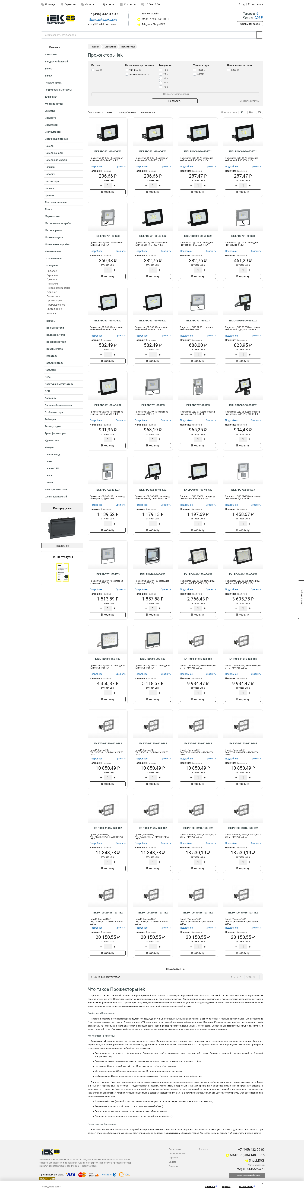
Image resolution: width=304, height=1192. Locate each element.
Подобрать (174, 101)
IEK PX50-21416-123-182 (108, 743)
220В (235, 70)
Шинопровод (52, 454)
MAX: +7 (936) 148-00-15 (155, 19)
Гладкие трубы (53, 82)
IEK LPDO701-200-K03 (152, 658)
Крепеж (49, 195)
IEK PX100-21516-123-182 (153, 912)
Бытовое (52, 271)
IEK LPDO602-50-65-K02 (152, 489)
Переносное (53, 296)
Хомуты (49, 447)
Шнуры (49, 475)
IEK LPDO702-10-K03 (198, 405)
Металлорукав (53, 230)
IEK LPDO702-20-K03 (108, 489)
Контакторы (52, 181)
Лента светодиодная (59, 287)
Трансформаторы (55, 433)
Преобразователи (55, 341)
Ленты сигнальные (56, 202)
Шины (48, 461)
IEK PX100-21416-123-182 (108, 912)
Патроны (50, 320)
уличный (135, 70)
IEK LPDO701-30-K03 (198, 320)
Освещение (51, 265)
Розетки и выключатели (59, 384)
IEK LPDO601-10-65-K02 (152, 151)
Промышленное (56, 304)
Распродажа (175, 1149)
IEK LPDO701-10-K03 (108, 236)
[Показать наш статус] (62, 572)
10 (165, 70)
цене (109, 112)
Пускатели (51, 355)
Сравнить (210, 1186)
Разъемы (50, 370)
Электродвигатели (56, 489)
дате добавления (128, 112)
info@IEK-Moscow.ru (250, 1169)
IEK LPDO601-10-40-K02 (107, 151)
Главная (95, 47)
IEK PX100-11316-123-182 (243, 828)
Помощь (50, 4)
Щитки (49, 482)
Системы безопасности (58, 405)
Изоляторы (51, 124)
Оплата (89, 4)
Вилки (48, 75)
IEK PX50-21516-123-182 (153, 743)
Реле (48, 377)
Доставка (108, 4)
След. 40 (250, 977)
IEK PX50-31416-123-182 (198, 743)
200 (259, 112)
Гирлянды (52, 275)
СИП (47, 391)
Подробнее (62, 545)
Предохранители (55, 334)
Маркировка (52, 216)
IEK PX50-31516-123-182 (243, 743)
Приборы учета (54, 348)
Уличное (51, 313)
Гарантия (70, 4)
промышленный (139, 74)
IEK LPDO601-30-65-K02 (198, 236)
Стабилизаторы (54, 412)
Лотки (48, 209)
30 (165, 78)
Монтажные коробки (57, 244)
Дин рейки (51, 96)
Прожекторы (54, 300)
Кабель (49, 146)
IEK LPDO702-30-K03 (243, 489)
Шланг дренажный (56, 496)
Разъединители (54, 363)
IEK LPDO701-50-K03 (153, 405)
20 (165, 74)
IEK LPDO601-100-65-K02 (197, 489)
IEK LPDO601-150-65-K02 (197, 574)
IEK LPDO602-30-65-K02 (243, 405)
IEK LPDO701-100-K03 (152, 574)
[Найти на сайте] (259, 35)
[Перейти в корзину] (239, 16)
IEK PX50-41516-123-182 (153, 828)
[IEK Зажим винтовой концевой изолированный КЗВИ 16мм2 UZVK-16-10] (64, 527)
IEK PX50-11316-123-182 (243, 658)
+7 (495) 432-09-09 (102, 14)
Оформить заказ (250, 24)
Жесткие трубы (54, 103)
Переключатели (54, 327)
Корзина (226, 1186)
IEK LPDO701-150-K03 (107, 658)
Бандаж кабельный (56, 61)
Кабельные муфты (56, 160)
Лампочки (53, 283)
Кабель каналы (54, 153)
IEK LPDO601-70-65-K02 (107, 405)
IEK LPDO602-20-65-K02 (243, 320)
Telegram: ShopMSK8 (153, 24)
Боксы (48, 68)
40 (242, 112)
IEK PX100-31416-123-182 (198, 912)
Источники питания (56, 139)
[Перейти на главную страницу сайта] (61, 19)
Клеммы (50, 167)
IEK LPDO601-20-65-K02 (243, 151)
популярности (148, 112)
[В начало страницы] (260, 1186)
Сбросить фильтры (249, 101)
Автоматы (51, 54)
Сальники (50, 398)
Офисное (52, 292)
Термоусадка (53, 426)
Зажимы (50, 110)
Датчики (52, 279)
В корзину (107, 191)
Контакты (130, 4)
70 (165, 87)
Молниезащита (54, 237)
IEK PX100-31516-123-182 (243, 912)
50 (165, 82)
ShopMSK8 (256, 1160)
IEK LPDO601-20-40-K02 (198, 151)
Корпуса (50, 188)
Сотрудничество (177, 1153)
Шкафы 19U (52, 468)
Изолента (50, 117)
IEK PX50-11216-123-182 (198, 658)
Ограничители (53, 258)
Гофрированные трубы (58, 89)
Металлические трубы (58, 223)
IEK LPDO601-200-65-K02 (243, 574)
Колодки (50, 174)
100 (251, 112)
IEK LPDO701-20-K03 (243, 236)
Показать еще (175, 969)
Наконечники (53, 251)
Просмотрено (246, 1186)
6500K (202, 74)
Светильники (54, 309)
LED (99, 70)
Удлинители (52, 440)
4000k (201, 70)
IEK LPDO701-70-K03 (108, 574)
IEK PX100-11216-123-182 (198, 828)
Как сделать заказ (51, 1186)
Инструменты (53, 131)
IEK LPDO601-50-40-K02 (107, 320)
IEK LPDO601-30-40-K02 (152, 236)
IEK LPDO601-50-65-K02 (152, 320)
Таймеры (50, 419)
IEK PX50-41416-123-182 (108, 828)
